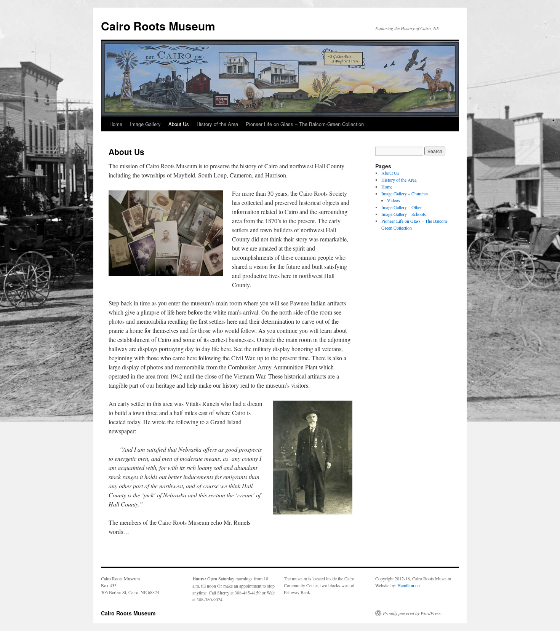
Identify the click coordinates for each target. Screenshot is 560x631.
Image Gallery (145, 124)
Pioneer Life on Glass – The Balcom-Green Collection (305, 124)
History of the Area (217, 124)
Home (115, 124)
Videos (393, 200)
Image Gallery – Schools (403, 214)
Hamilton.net (409, 585)
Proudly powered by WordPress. (412, 613)
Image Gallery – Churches (405, 193)
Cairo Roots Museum (158, 26)
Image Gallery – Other (401, 207)
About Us (178, 124)
